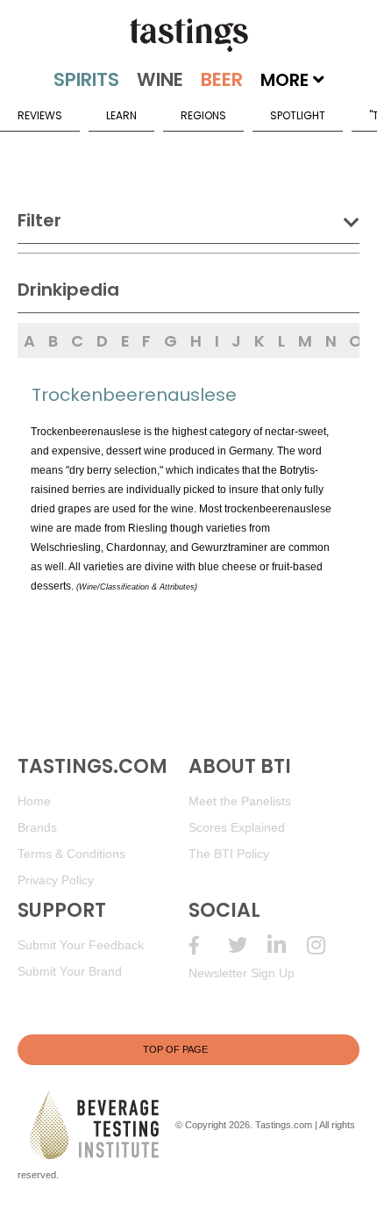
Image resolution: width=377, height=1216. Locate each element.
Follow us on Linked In (287, 945)
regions (203, 115)
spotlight (297, 115)
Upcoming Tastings (326, 945)
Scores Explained (236, 827)
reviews (40, 115)
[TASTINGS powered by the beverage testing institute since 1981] (188, 35)
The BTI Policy (228, 854)
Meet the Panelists (239, 801)
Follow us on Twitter (247, 945)
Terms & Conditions (71, 854)
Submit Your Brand (70, 971)
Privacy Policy (56, 880)
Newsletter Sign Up (241, 973)
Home (34, 801)
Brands (37, 827)
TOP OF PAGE (175, 1049)
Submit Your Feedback (81, 945)
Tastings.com (283, 1124)
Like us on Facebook (208, 945)
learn (121, 115)
